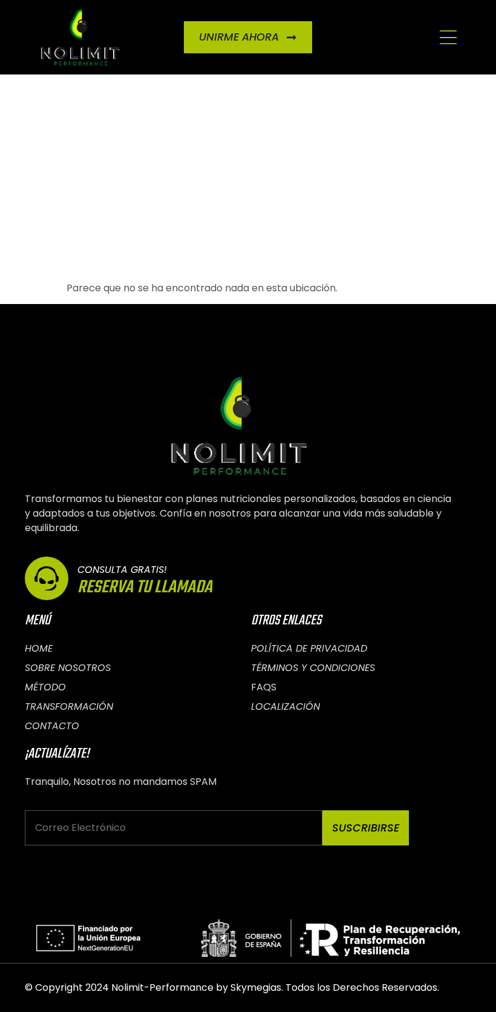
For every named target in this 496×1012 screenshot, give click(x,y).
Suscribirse (365, 828)
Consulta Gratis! (122, 570)
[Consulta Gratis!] (46, 578)
